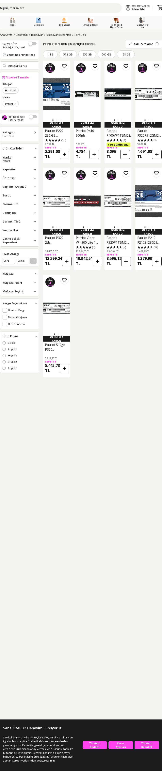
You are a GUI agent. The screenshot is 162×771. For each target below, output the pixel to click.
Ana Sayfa (6, 35)
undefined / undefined (21, 54)
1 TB (50, 54)
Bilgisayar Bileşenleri (58, 35)
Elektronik (22, 35)
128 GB (126, 54)
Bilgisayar (37, 35)
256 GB (87, 54)
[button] (56, 120)
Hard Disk (80, 35)
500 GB (106, 54)
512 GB (68, 54)
